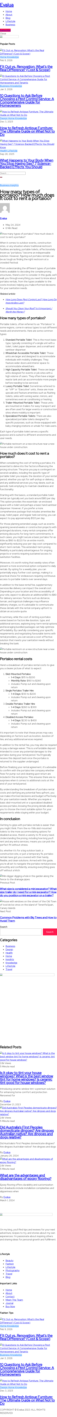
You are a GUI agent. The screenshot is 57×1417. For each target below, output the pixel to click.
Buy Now (10, 1306)
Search (3, 926)
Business (10, 24)
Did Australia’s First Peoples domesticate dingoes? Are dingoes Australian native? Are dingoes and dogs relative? (27, 1132)
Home (9, 11)
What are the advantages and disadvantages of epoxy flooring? (25, 1177)
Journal (9, 1303)
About (9, 14)
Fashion (10, 1263)
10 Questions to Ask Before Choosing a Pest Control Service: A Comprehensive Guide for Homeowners (27, 100)
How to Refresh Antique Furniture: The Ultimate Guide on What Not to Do (27, 131)
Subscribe (5, 30)
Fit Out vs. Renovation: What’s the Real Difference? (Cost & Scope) (26, 68)
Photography (13, 1270)
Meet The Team (14, 1299)
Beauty (9, 1260)
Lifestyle (10, 21)
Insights (14, 185)
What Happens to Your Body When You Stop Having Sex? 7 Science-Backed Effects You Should (26, 163)
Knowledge (13, 57)
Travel (9, 969)
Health (4, 150)
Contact (10, 1296)
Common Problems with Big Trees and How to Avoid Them (28, 919)
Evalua (7, 5)
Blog (8, 17)
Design (4, 118)
